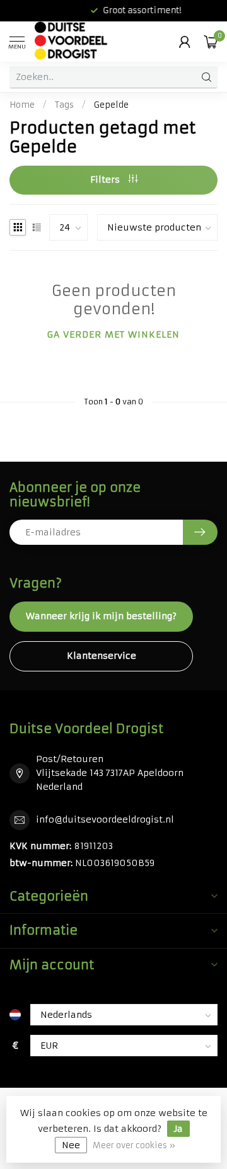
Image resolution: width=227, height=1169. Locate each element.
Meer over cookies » (134, 1145)
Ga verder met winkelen (113, 334)
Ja (178, 1128)
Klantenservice (101, 655)
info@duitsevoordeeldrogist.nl (105, 819)
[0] (211, 41)
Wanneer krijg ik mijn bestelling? (101, 616)
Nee (71, 1145)
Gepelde (111, 105)
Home (22, 105)
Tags (64, 105)
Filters (106, 179)
